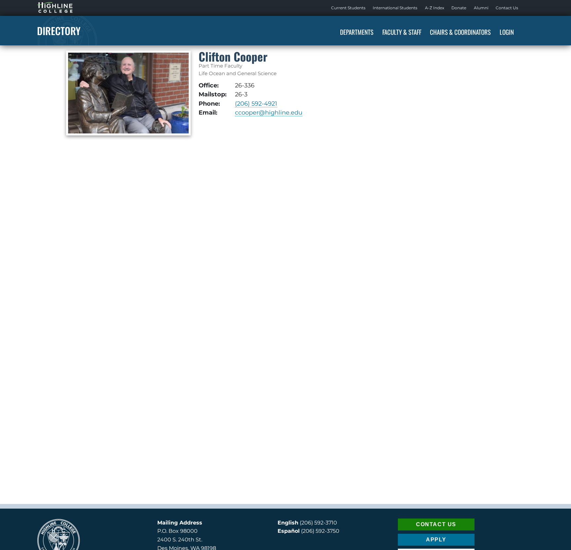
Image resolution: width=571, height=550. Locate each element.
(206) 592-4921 (256, 103)
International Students (395, 7)
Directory (59, 30)
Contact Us (507, 7)
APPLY (436, 539)
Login (507, 31)
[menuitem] (348, 8)
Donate (458, 7)
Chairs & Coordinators (460, 31)
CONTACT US (436, 524)
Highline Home (48, 8)
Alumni (481, 7)
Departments (356, 31)
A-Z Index (434, 7)
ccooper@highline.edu (268, 112)
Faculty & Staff (401, 31)
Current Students (348, 7)
